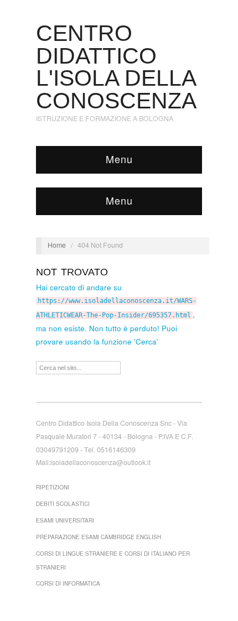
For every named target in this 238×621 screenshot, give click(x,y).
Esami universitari (65, 520)
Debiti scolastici (63, 504)
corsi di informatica (68, 583)
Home (57, 245)
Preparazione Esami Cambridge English (98, 537)
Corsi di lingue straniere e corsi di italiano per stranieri (113, 560)
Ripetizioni (52, 487)
